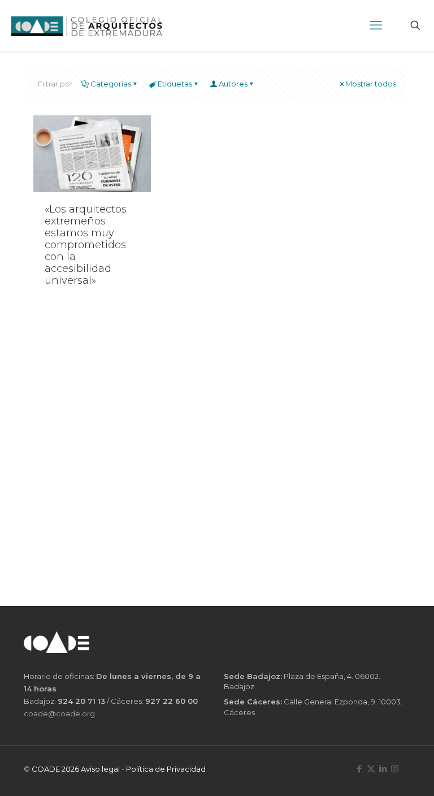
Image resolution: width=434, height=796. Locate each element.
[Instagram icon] (394, 768)
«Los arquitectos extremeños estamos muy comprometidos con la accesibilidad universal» (86, 245)
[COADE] (86, 25)
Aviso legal (100, 768)
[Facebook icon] (359, 768)
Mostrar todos (370, 83)
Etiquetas (175, 83)
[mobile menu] (375, 25)
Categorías (110, 83)
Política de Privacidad (166, 768)
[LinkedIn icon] (383, 768)
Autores (233, 83)
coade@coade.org (59, 713)
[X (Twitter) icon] (371, 768)
